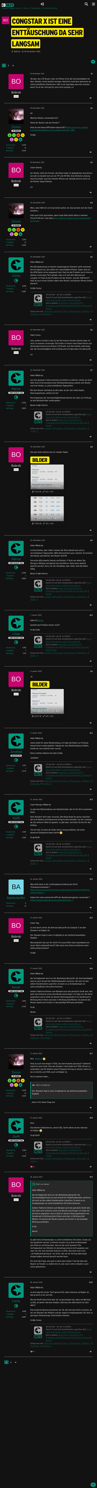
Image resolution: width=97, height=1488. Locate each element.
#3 (91, 162)
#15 (91, 917)
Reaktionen (10, 145)
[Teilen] (93, 62)
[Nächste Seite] (13, 65)
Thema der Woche (52, 311)
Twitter (86, 311)
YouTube (46, 314)
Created (64, 311)
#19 (91, 1177)
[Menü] (93, 4)
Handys (49, 308)
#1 (92, 73)
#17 (91, 1053)
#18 (91, 1118)
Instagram (34, 314)
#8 (91, 447)
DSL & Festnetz (84, 305)
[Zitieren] (90, 98)
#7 (91, 370)
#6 (91, 330)
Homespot (66, 422)
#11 (91, 671)
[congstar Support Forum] (8, 4)
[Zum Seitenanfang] (93, 1485)
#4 (91, 202)
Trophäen (9, 148)
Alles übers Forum (66, 644)
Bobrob (40, 620)
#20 (91, 1282)
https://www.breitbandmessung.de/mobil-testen (50, 900)
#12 (91, 733)
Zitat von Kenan (42, 1184)
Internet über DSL (80, 422)
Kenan (39, 1058)
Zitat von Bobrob (42, 1085)
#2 (91, 108)
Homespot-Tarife (69, 305)
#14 (91, 879)
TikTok (33, 431)
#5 (91, 257)
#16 (91, 968)
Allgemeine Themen (67, 303)
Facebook (76, 311)
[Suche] (86, 4)
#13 (91, 799)
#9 (91, 540)
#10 (91, 615)
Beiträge (9, 150)
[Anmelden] (42, 4)
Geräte (49, 425)
